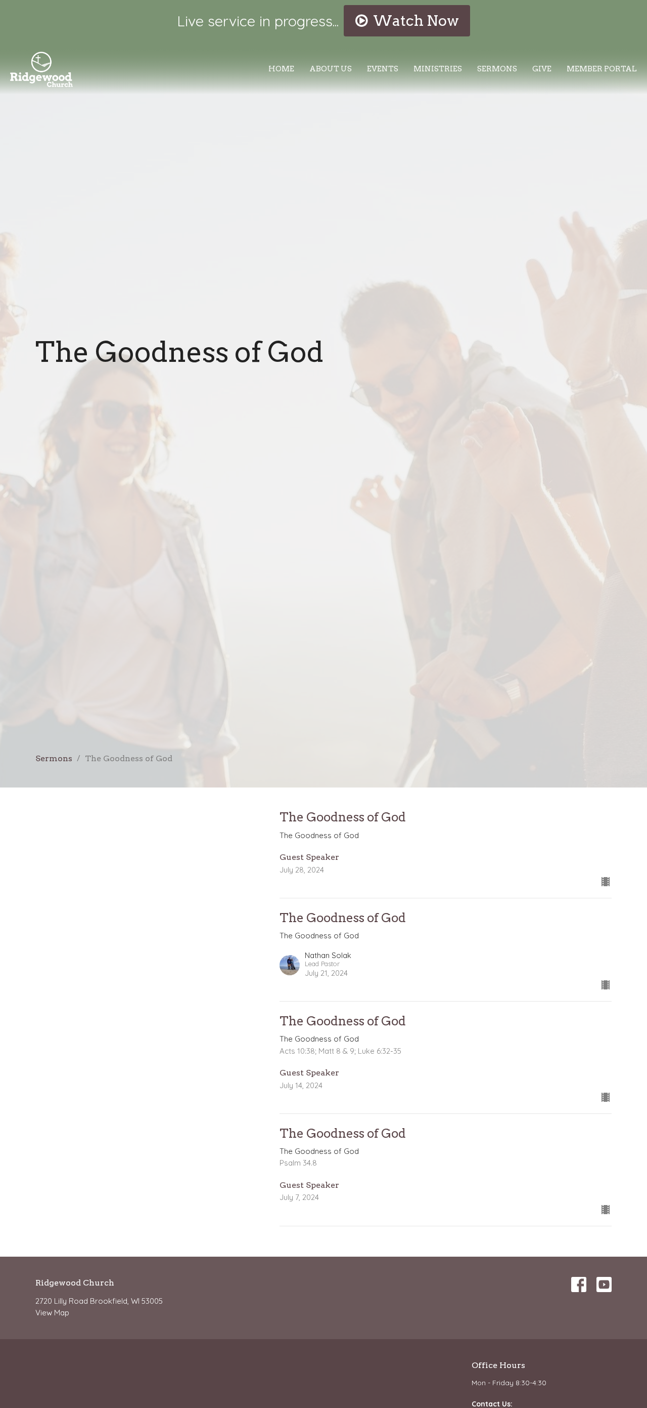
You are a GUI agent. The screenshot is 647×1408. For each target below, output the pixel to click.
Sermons (497, 68)
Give (541, 68)
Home (281, 68)
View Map (52, 1312)
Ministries (437, 68)
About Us (330, 68)
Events (382, 68)
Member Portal (602, 68)
